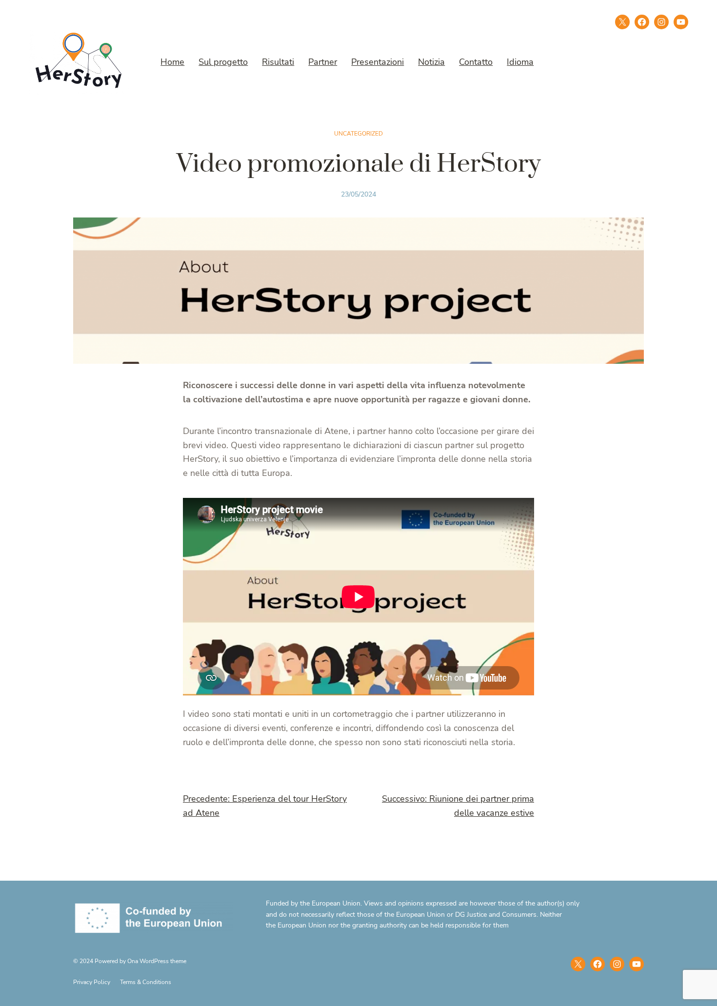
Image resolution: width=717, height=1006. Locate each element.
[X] (622, 22)
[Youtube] (681, 22)
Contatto (476, 62)
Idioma (520, 62)
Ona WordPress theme (156, 961)
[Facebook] (642, 22)
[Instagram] (661, 22)
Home (172, 62)
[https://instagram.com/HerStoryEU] (617, 964)
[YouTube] (636, 964)
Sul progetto (223, 62)
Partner (322, 62)
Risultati (278, 62)
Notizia (431, 62)
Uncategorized (358, 134)
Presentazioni (377, 62)
